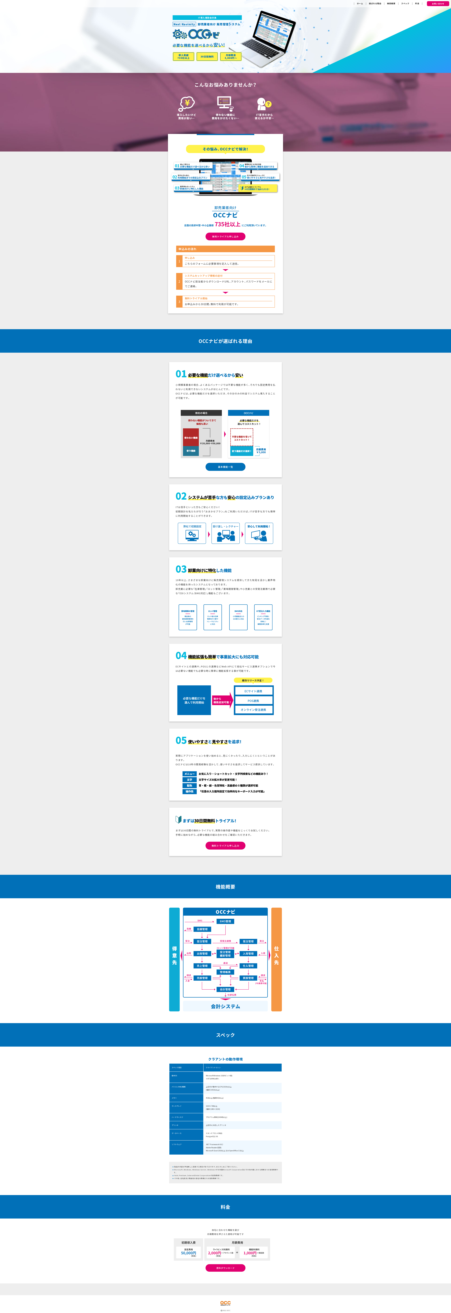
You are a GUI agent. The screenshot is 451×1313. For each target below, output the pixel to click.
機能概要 (391, 3)
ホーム (360, 3)
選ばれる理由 (375, 3)
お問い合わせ (438, 3)
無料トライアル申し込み (225, 236)
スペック (405, 3)
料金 (417, 3)
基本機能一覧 (225, 466)
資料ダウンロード (225, 1267)
